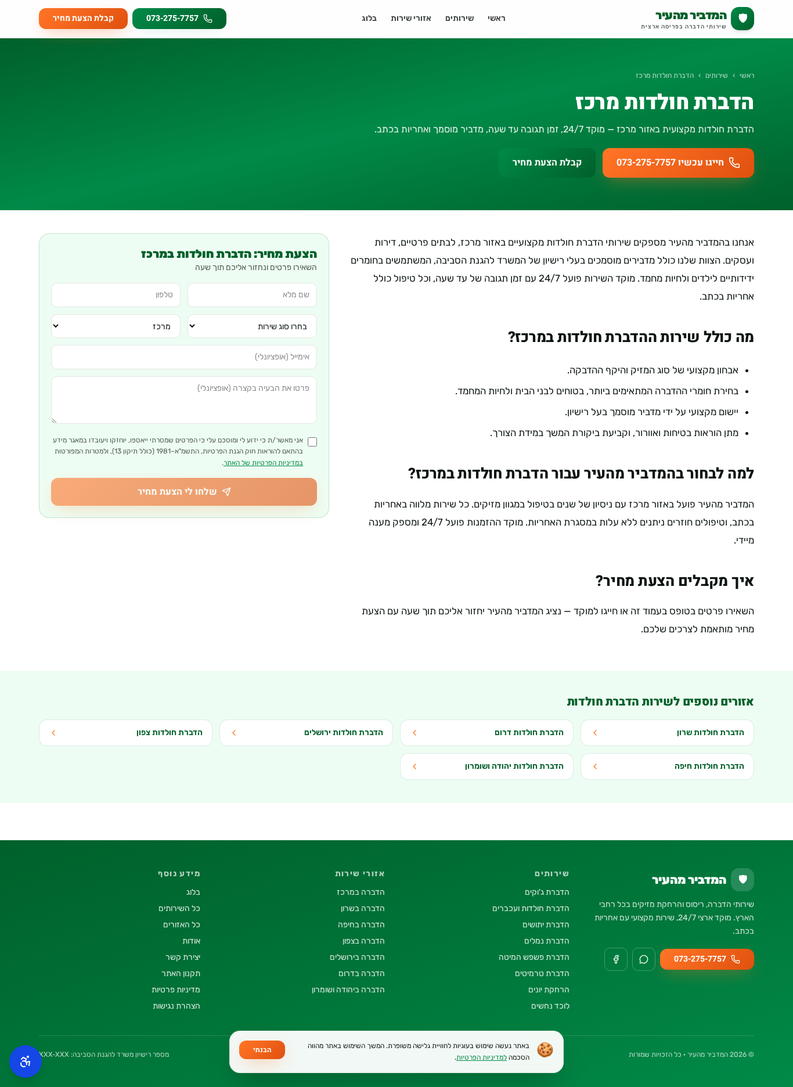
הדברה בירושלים (357, 957)
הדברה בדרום (361, 973)
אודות (191, 941)
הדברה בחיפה (361, 925)
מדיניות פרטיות (176, 990)
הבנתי (262, 1050)
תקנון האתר (180, 973)
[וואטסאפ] (643, 959)
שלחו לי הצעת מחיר (177, 492)
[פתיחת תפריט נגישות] (25, 1061)
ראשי (497, 18)
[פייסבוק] (616, 959)
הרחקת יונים (548, 990)
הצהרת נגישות (176, 1006)
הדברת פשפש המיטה (534, 957)
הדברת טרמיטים (542, 973)
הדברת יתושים (545, 925)
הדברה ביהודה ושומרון (348, 990)
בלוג (369, 18)
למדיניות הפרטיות (481, 1057)
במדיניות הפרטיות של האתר (263, 463)
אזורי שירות (411, 18)
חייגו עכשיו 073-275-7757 (670, 163)
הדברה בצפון (364, 941)
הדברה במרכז (361, 892)
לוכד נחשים (550, 1006)
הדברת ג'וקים (547, 892)
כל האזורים (181, 925)
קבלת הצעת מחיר (83, 18)
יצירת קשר (182, 957)
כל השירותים (179, 908)
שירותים (459, 18)
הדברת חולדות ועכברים (530, 908)
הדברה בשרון (363, 908)
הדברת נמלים (546, 941)
